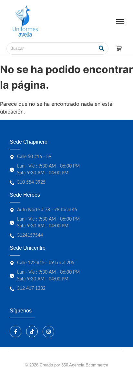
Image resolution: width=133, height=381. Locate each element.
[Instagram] (48, 331)
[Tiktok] (32, 331)
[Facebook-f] (15, 331)
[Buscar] (101, 48)
